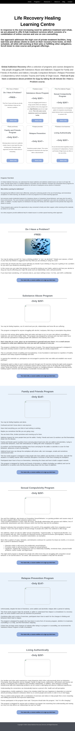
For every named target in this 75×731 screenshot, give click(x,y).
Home (29, 2)
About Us (57, 2)
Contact (70, 2)
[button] (40, 2)
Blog (63, 2)
